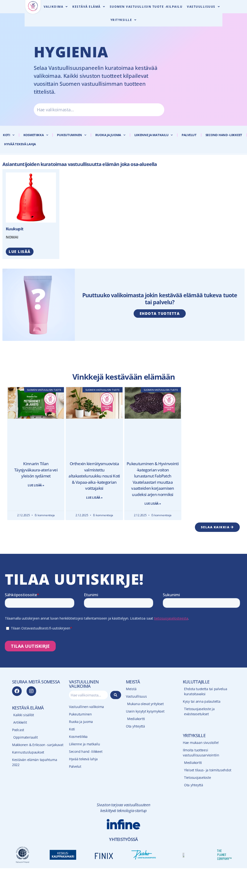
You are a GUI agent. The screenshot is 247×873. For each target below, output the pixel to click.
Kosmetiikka (33, 135)
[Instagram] (31, 691)
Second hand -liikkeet (224, 135)
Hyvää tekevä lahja (20, 144)
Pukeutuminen (69, 135)
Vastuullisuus (201, 7)
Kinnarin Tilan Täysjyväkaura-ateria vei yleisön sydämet (36, 470)
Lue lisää (20, 251)
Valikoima (53, 7)
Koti (6, 135)
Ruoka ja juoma (108, 135)
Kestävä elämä (86, 7)
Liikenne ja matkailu (151, 135)
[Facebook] (17, 691)
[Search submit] (115, 695)
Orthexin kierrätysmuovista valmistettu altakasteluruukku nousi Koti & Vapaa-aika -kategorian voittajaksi (94, 476)
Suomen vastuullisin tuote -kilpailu (146, 7)
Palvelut (189, 135)
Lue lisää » (36, 485)
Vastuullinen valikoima (86, 706)
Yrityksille (121, 20)
